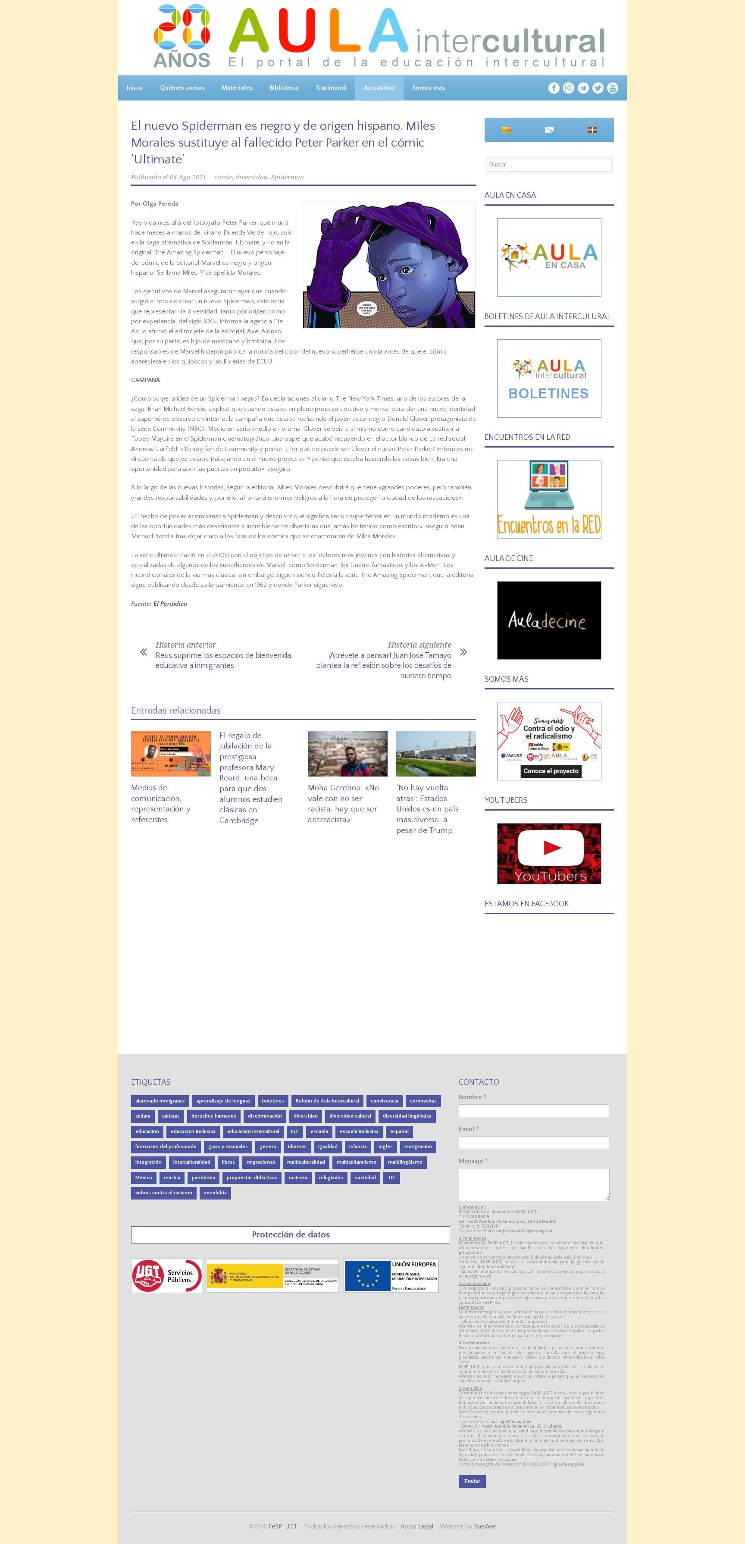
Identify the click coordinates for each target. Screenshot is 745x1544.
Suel (485, 1526)
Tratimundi (331, 87)
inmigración (418, 1146)
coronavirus (423, 1101)
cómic (223, 177)
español (399, 1131)
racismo (298, 1178)
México (143, 1178)
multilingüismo (405, 1162)
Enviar (472, 1481)
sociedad (365, 1178)
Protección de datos (291, 1235)
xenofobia (215, 1193)
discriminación (265, 1116)
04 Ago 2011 (188, 177)
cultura (142, 1116)
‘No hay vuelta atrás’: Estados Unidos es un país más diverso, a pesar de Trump (427, 809)
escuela (319, 1131)
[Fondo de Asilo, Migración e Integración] (391, 1291)
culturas (171, 1116)
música (172, 1178)
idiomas (297, 1146)
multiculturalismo (356, 1162)
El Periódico (170, 604)
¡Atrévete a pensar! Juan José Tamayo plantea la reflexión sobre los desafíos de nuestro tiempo (383, 665)
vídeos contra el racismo (163, 1193)
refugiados (331, 1178)
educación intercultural (253, 1131)
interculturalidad (191, 1162)
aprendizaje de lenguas (223, 1101)
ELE (295, 1131)
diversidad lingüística (407, 1116)
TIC (392, 1178)
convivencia (384, 1101)
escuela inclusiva (359, 1131)
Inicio (135, 87)
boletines (273, 1101)
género (268, 1146)
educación (147, 1131)
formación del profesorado (166, 1146)
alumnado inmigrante (160, 1101)
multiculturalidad (306, 1162)
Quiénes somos (182, 87)
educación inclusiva (193, 1131)
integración (148, 1162)
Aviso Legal (417, 1526)
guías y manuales (228, 1146)
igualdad (328, 1146)
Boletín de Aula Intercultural (327, 1101)
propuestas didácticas (252, 1178)
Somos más (428, 87)
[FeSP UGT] (167, 1291)
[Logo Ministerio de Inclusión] (273, 1291)
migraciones (261, 1162)
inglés (386, 1146)
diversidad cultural (350, 1116)
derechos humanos (213, 1116)
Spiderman (287, 177)
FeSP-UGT (283, 1526)
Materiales (237, 87)
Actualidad (379, 87)
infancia (358, 1146)
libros (228, 1162)
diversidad (251, 177)
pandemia (203, 1178)
